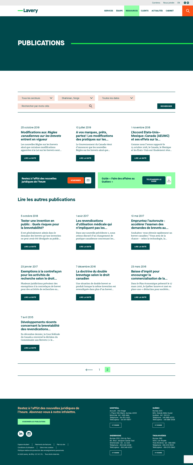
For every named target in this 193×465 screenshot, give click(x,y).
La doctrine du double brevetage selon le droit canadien (92, 275)
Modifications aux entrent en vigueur (41, 136)
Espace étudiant (23, 444)
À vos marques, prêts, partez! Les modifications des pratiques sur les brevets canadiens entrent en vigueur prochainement (95, 136)
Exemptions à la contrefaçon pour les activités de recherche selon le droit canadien (41, 275)
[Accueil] (28, 11)
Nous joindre (168, 3)
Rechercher (166, 106)
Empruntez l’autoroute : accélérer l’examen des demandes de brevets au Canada (148, 224)
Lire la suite (30, 158)
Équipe (119, 11)
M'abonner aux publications (33, 422)
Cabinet (170, 11)
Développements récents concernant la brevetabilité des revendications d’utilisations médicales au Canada (40, 326)
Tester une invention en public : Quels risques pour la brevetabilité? (40, 224)
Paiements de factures (43, 444)
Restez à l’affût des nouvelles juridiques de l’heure (39, 180)
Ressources (132, 11)
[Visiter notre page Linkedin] (185, 3)
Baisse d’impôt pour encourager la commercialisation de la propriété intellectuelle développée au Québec (148, 275)
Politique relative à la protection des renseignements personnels (41, 450)
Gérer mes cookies (46, 447)
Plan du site (61, 444)
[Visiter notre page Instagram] (188, 3)
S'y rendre (115, 425)
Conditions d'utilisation (26, 447)
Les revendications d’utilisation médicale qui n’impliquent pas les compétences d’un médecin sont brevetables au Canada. (96, 224)
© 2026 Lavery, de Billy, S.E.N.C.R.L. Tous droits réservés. (39, 454)
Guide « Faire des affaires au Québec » (118, 180)
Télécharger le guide (153, 180)
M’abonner (76, 180)
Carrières (156, 3)
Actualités (157, 11)
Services (108, 11)
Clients (144, 11)
